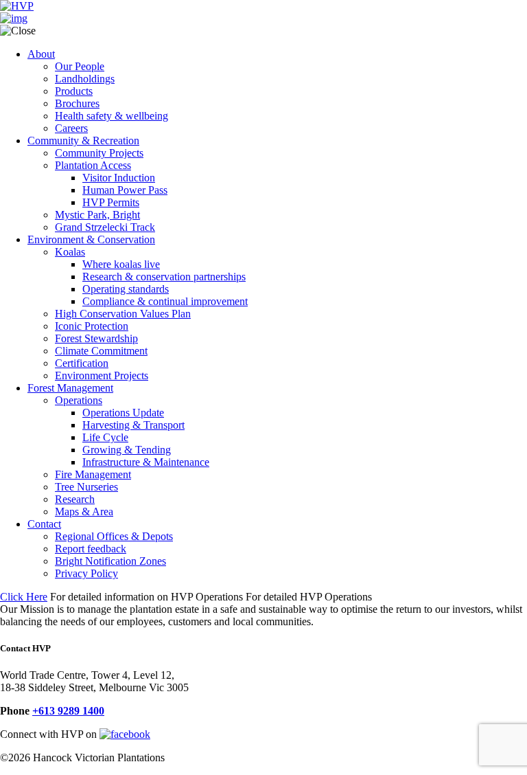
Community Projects (99, 153)
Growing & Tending (126, 450)
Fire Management (93, 474)
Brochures (77, 103)
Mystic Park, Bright (97, 215)
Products (74, 91)
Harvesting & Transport (133, 425)
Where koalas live (121, 264)
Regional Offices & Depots (114, 536)
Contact (44, 524)
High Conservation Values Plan (123, 313)
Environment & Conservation (91, 239)
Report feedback (90, 548)
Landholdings (85, 79)
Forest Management (70, 388)
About (41, 54)
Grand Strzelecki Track (105, 227)
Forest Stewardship (96, 338)
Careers (71, 128)
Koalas (70, 252)
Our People (79, 66)
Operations (78, 400)
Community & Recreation (83, 140)
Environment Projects (101, 375)
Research (75, 499)
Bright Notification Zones (110, 561)
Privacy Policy (86, 573)
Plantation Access (93, 165)
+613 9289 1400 (68, 711)
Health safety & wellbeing (111, 116)
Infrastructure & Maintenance (145, 462)
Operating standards (125, 289)
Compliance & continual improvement (165, 301)
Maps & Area (84, 511)
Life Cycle (105, 437)
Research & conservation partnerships (164, 276)
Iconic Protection (91, 326)
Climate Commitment (101, 351)
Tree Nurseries (86, 487)
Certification (81, 363)
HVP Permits (110, 202)
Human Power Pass (124, 190)
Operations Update (123, 412)
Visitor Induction (118, 177)
